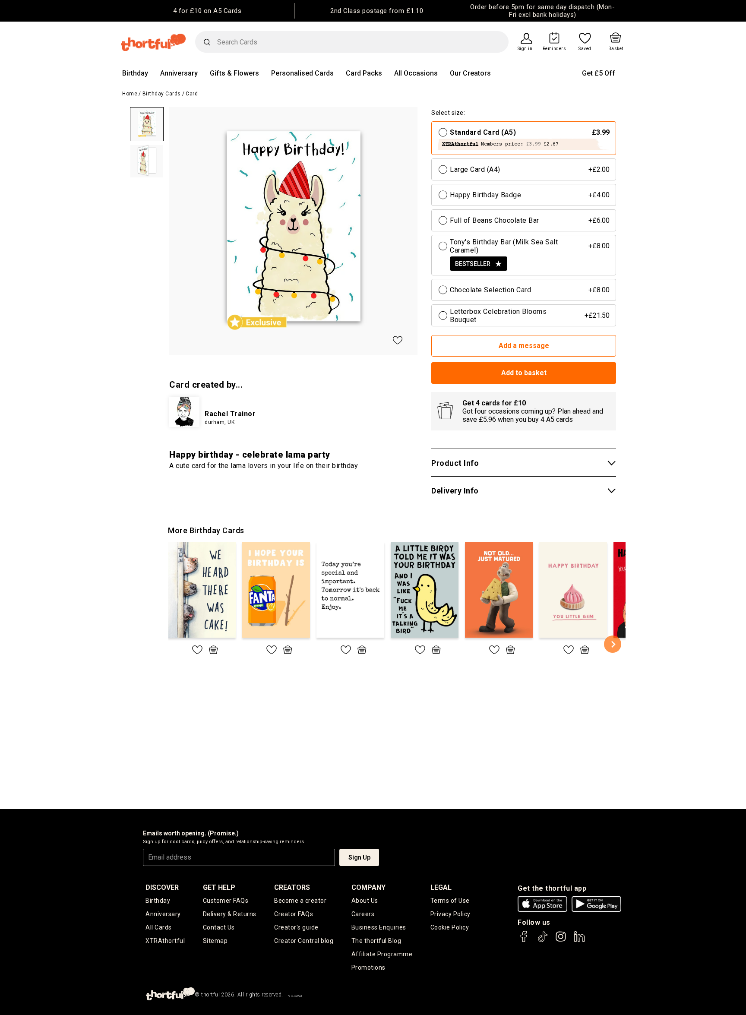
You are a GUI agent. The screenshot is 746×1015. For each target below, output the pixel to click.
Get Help (219, 887)
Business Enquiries (378, 927)
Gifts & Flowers (234, 73)
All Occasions (416, 73)
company (368, 887)
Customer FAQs (226, 900)
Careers (363, 914)
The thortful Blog (376, 940)
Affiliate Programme (382, 954)
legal (441, 887)
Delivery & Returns (229, 914)
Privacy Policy (450, 914)
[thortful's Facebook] (524, 940)
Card (192, 94)
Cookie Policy (449, 927)
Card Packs (364, 73)
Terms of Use (450, 900)
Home (129, 94)
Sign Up (359, 857)
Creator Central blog (303, 940)
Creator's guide (296, 927)
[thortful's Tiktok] (542, 940)
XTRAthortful (165, 940)
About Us (364, 900)
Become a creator (300, 900)
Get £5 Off (598, 73)
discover (162, 887)
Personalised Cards (302, 73)
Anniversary (179, 73)
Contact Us (219, 927)
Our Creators (470, 73)
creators (292, 887)
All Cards (158, 927)
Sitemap (215, 940)
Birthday (135, 73)
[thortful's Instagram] (560, 940)
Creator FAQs (293, 914)
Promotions (368, 967)
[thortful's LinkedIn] (579, 940)
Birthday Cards (161, 94)
